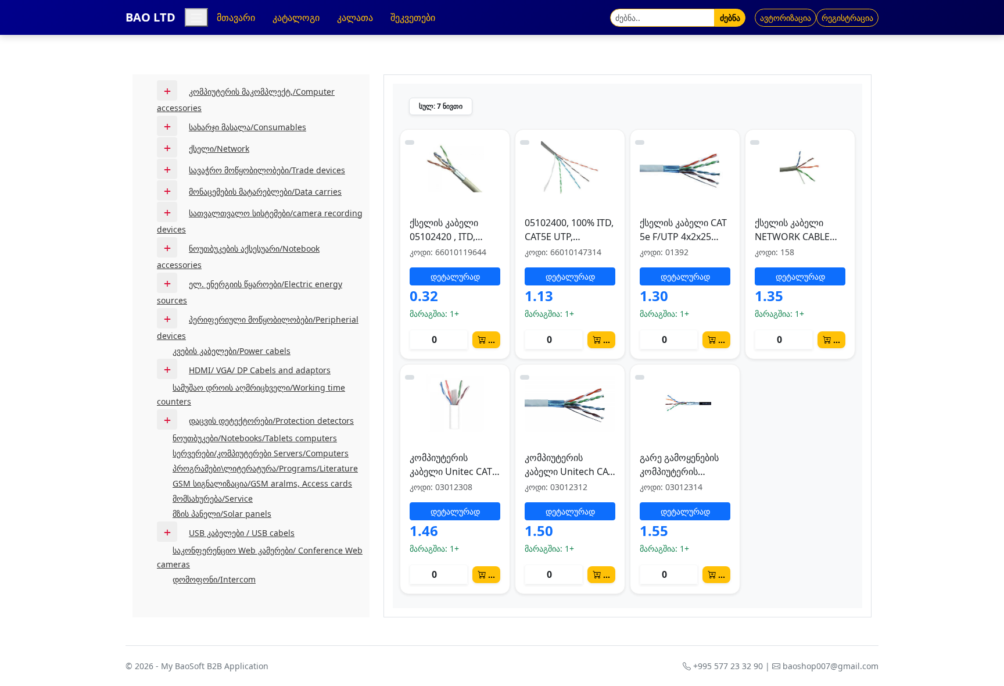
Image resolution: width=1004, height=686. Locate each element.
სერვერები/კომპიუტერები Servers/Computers (261, 453)
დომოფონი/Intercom (214, 579)
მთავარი (236, 17)
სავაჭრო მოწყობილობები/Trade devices (267, 170)
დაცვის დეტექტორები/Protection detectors (271, 420)
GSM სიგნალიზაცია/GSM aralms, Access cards (262, 483)
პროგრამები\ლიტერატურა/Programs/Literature (265, 468)
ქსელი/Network (219, 148)
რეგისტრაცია (847, 17)
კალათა (355, 17)
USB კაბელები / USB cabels (242, 532)
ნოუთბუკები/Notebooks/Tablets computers (255, 438)
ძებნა (730, 17)
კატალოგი (296, 17)
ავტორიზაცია (785, 17)
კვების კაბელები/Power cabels (232, 350)
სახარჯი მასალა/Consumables (247, 127)
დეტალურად (455, 276)
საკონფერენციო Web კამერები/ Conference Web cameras (260, 557)
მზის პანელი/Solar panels (222, 513)
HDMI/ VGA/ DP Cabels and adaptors (260, 370)
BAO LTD (150, 17)
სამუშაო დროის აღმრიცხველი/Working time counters (251, 394)
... (491, 339)
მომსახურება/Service (213, 498)
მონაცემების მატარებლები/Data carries (265, 191)
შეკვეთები (412, 17)
